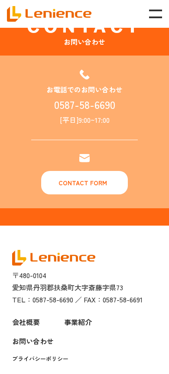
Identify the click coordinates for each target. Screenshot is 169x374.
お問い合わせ (33, 341)
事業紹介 (78, 322)
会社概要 (26, 322)
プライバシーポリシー (40, 358)
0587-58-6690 (84, 104)
